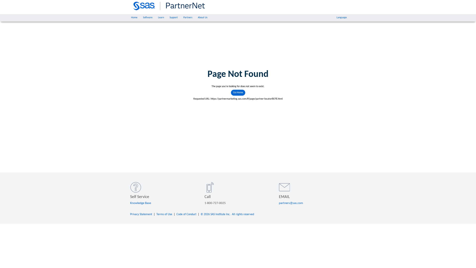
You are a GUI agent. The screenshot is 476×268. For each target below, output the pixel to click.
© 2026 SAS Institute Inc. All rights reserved (227, 214)
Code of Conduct (186, 214)
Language (342, 17)
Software (147, 17)
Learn (161, 17)
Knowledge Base (140, 203)
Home (134, 17)
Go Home (238, 92)
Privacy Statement (141, 214)
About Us (202, 17)
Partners (187, 17)
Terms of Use (164, 214)
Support (174, 17)
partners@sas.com (291, 203)
